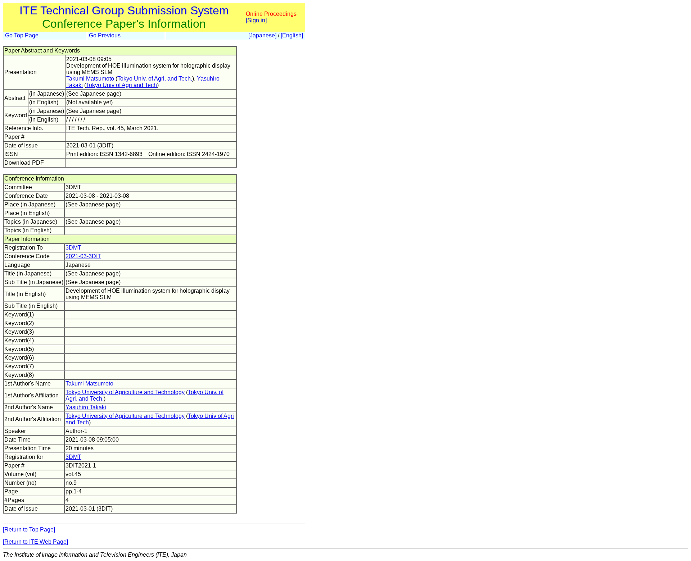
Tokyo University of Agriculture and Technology (125, 392)
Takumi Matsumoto (90, 79)
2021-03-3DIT (83, 256)
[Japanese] (262, 35)
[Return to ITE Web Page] (35, 542)
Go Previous (105, 35)
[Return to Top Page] (29, 529)
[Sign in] (256, 20)
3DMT (73, 248)
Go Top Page (22, 35)
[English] (292, 35)
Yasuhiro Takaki (86, 407)
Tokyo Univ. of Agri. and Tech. (154, 79)
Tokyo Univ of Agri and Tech (121, 85)
